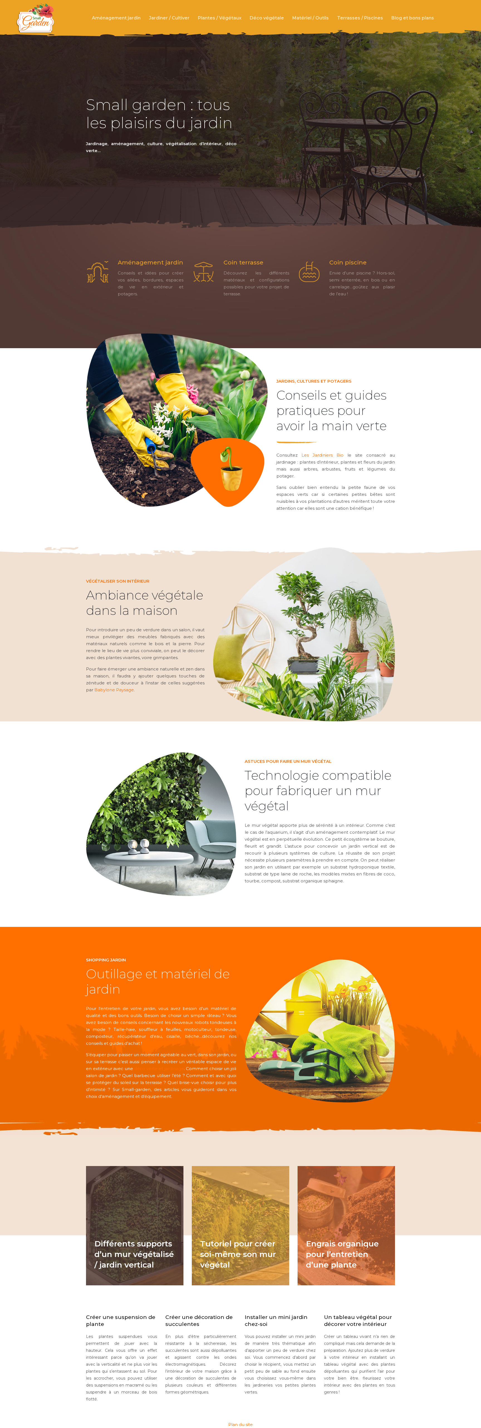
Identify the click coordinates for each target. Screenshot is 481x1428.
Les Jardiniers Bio (322, 455)
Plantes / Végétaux (219, 18)
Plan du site (240, 1424)
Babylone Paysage (114, 689)
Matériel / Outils (310, 18)
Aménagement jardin (116, 18)
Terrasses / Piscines (360, 18)
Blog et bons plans (412, 18)
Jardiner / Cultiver (169, 18)
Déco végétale (267, 18)
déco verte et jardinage (159, 1068)
